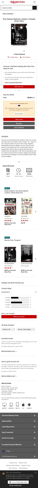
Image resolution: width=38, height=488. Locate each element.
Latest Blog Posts (8, 427)
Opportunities (6, 421)
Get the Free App (8, 438)
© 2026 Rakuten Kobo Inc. (9, 456)
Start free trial (19, 86)
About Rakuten (23, 468)
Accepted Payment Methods (12, 444)
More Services (13, 468)
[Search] (34, 8)
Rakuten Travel (25, 465)
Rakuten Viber (23, 462)
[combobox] (8, 329)
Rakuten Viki (13, 462)
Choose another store (15, 485)
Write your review (19, 316)
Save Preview (26, 57)
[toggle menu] (3, 2)
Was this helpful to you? (8, 351)
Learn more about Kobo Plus (13, 82)
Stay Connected (7, 432)
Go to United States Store (19, 482)
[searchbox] (19, 8)
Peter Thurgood (20, 54)
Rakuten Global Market (13, 465)
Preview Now (14, 57)
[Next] (35, 212)
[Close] (36, 473)
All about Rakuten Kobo (10, 415)
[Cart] (34, 2)
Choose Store (19, 113)
